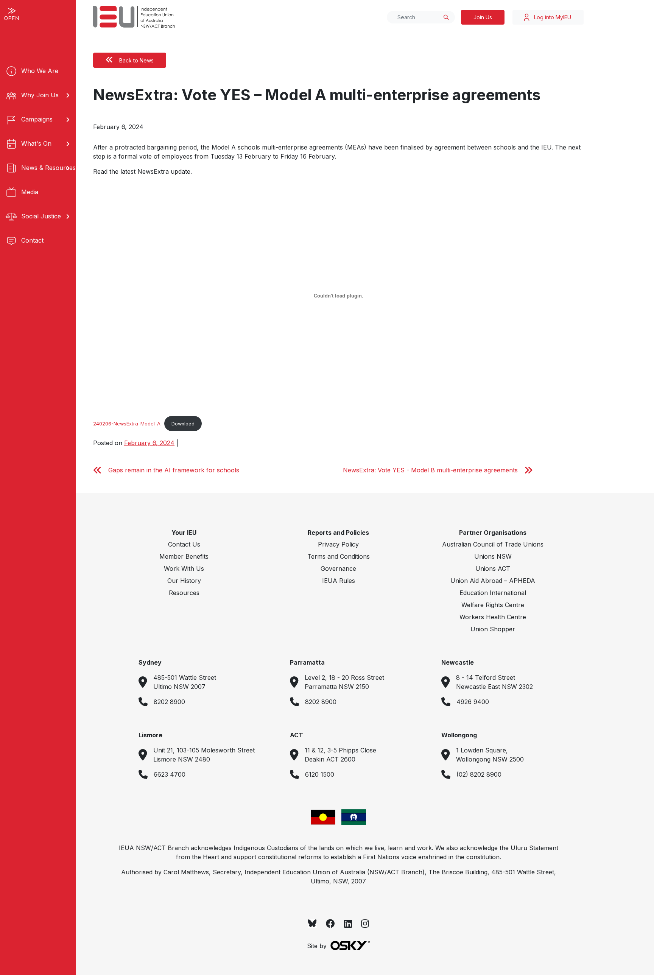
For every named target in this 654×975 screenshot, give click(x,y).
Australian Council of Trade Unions (492, 544)
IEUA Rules (338, 580)
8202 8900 (169, 702)
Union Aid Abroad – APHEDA (492, 580)
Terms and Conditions (338, 556)
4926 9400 (472, 702)
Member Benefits (184, 556)
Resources (184, 593)
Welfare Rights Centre (492, 605)
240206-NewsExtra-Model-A (126, 424)
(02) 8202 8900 (478, 774)
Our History (184, 580)
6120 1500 (319, 774)
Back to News (136, 60)
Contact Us (184, 544)
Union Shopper (492, 629)
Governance (338, 568)
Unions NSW (493, 556)
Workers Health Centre (492, 617)
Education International (492, 593)
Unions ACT (492, 568)
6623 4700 (169, 774)
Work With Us (184, 568)
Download (183, 424)
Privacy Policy (338, 544)
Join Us (482, 17)
